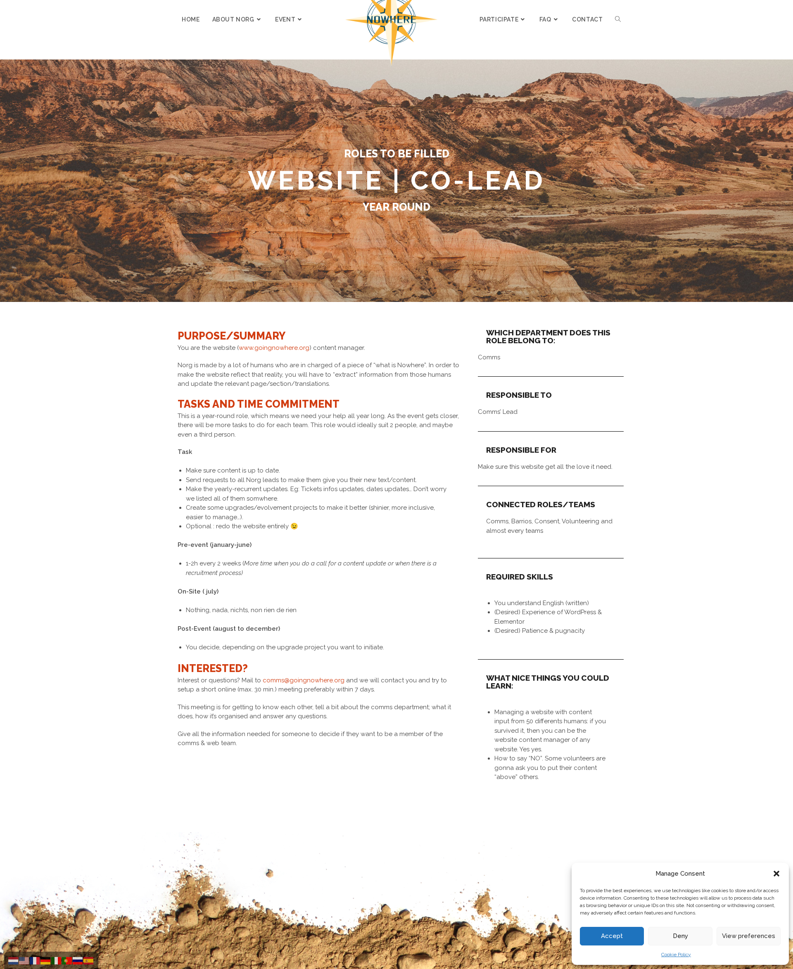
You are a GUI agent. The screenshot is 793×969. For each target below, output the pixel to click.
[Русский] (78, 960)
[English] (24, 960)
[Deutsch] (45, 960)
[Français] (35, 960)
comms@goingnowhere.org (303, 680)
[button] (776, 873)
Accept (612, 936)
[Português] (67, 960)
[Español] (88, 960)
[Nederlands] (13, 960)
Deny (680, 936)
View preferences (748, 936)
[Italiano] (56, 960)
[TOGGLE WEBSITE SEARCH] (618, 19)
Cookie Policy (676, 954)
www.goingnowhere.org (274, 348)
